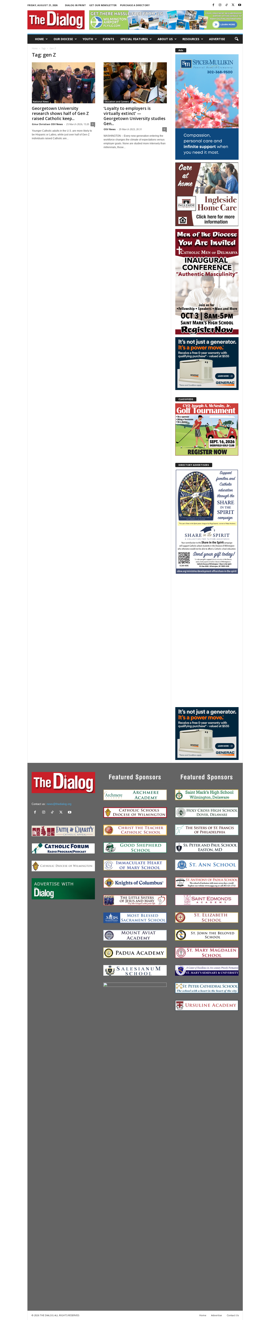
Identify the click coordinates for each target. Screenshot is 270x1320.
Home (39, 39)
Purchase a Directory (135, 5)
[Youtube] (239, 5)
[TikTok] (226, 5)
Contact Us (233, 1315)
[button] (236, 39)
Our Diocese (63, 39)
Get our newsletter (103, 5)
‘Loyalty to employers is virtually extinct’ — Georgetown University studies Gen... (134, 116)
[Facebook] (213, 5)
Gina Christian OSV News (47, 124)
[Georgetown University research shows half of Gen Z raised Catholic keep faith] (63, 82)
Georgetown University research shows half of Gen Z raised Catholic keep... (60, 113)
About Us (165, 39)
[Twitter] (233, 5)
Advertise (217, 39)
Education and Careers (117, 101)
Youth (88, 39)
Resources (190, 39)
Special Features (134, 39)
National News (41, 101)
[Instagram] (220, 5)
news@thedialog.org (59, 804)
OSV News (110, 129)
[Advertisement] (207, 640)
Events (108, 39)
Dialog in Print (75, 5)
